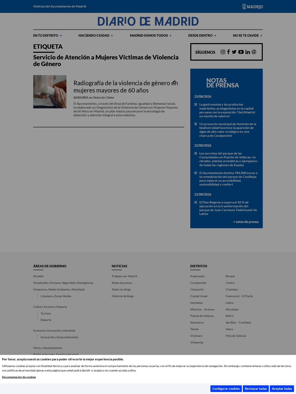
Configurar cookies (226, 388)
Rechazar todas (256, 388)
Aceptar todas (282, 388)
